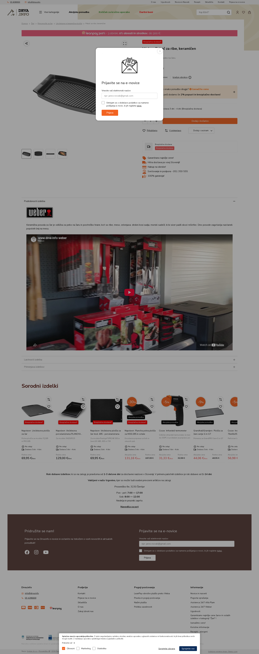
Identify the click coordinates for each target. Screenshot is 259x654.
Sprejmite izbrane (166, 648)
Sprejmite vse (188, 648)
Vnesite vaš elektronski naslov (116, 90)
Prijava (109, 112)
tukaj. (139, 105)
